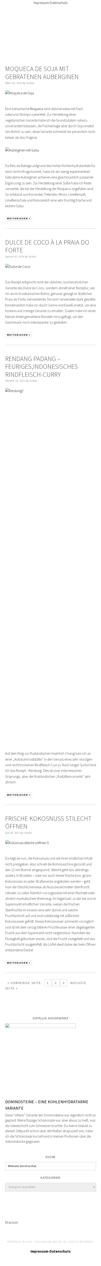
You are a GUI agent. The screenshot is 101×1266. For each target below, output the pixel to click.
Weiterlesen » (19, 218)
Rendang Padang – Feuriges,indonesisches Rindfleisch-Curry (41, 366)
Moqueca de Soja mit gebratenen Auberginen (42, 72)
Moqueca (36, 109)
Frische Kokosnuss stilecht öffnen (48, 822)
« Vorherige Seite (24, 983)
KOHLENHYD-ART (50, 29)
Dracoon (11, 1222)
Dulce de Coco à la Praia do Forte (47, 246)
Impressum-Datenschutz (51, 2)
